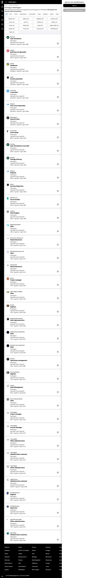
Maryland (7, 557)
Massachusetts (22, 557)
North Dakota (8, 563)
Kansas (47, 553)
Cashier (51, 14)
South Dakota (22, 566)
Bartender (45, 14)
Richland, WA (26, 25)
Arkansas (48, 547)
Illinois (6, 553)
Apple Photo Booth (15, 224)
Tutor (11, 14)
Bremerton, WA (54, 18)
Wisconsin (48, 569)
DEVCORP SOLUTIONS (16, 519)
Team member (32, 14)
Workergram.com (14, 575)
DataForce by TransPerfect (17, 332)
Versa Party (13, 130)
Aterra (12, 278)
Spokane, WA (12, 28)
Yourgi (12, 385)
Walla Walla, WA (54, 28)
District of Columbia (23, 550)
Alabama (7, 547)
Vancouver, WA (40, 28)
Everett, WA (11, 22)
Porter (39, 14)
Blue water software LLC (16, 238)
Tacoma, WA (26, 28)
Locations (10, 5)
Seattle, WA (40, 25)
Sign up (74, 5)
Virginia (7, 569)
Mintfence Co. (14, 198)
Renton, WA (11, 25)
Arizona (34, 547)
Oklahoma (34, 563)
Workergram (13, 117)
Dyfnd (11, 77)
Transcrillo (13, 90)
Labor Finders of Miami (16, 291)
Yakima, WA (11, 32)
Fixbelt (12, 63)
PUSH (27, 575)
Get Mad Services (15, 492)
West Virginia (35, 569)
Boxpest (12, 104)
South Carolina (9, 566)
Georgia (48, 550)
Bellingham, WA (40, 18)
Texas (47, 566)
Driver (57, 14)
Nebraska (7, 560)
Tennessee (35, 566)
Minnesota (48, 557)
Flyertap (12, 37)
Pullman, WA (54, 22)
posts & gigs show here (75, 10)
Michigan (34, 557)
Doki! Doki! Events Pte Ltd (17, 251)
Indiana (20, 553)
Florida (34, 550)
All (6, 14)
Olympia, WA (40, 22)
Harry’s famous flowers (16, 399)
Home (6, 5)
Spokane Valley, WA (54, 25)
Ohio (19, 563)
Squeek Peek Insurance (16, 318)
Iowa (33, 553)
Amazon (12, 358)
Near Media (13, 533)
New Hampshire (36, 560)
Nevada (20, 560)
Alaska (20, 547)
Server (15, 14)
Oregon (48, 563)
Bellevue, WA (26, 18)
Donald (12, 305)
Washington (21, 569)
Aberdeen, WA (12, 18)
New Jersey (49, 560)
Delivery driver (23, 14)
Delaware (7, 550)
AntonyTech (13, 265)
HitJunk (12, 50)
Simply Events (14, 479)
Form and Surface (15, 372)
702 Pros (12, 211)
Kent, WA (26, 22)
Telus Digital (13, 412)
